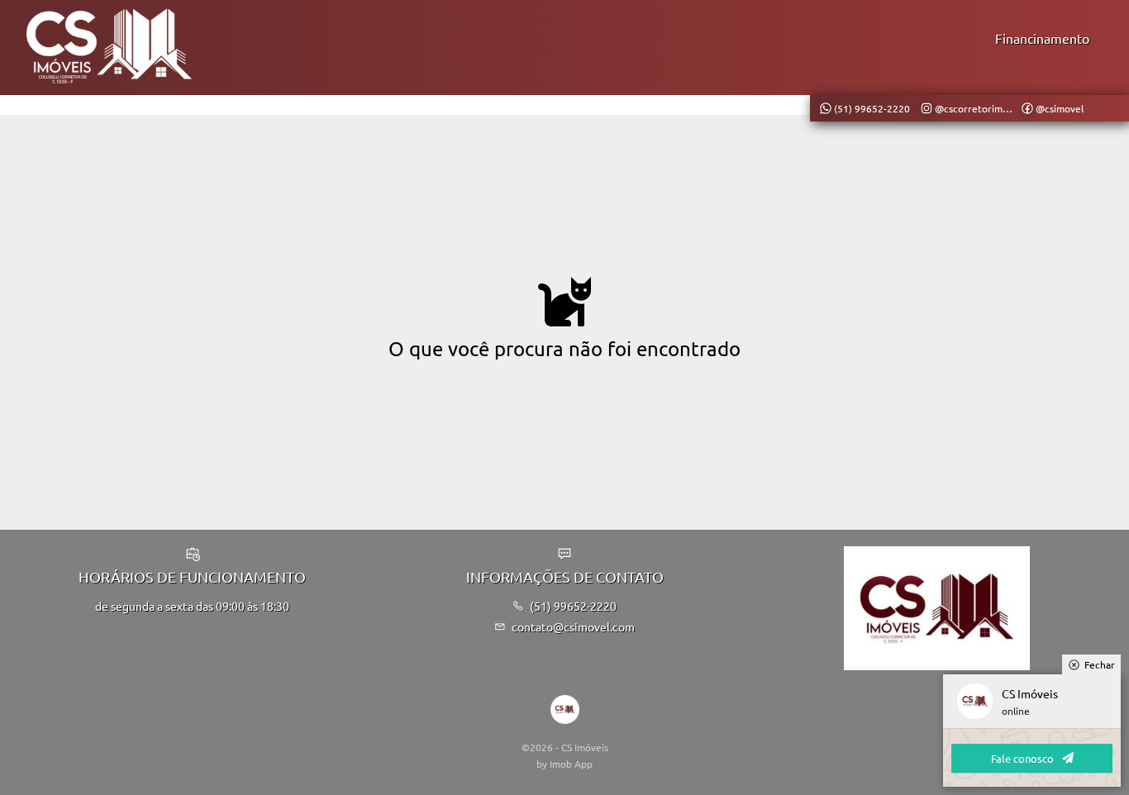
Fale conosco (1022, 758)
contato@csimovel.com (573, 626)
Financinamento (1042, 38)
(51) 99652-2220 (573, 605)
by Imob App (564, 763)
